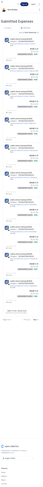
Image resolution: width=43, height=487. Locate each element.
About (3, 480)
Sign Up (24, 4)
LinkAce (26, 44)
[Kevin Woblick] (4, 10)
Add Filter (26, 28)
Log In (33, 4)
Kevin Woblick (13, 10)
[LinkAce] (7, 40)
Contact (4, 484)
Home (3, 472)
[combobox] (29, 32)
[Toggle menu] (39, 4)
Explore (4, 476)
